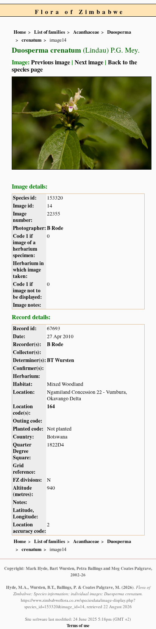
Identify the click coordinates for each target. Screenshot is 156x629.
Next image (89, 62)
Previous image (50, 62)
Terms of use (78, 625)
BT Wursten (60, 360)
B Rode (55, 228)
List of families (49, 31)
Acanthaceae (86, 31)
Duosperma (119, 31)
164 (51, 406)
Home (20, 31)
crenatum (32, 39)
